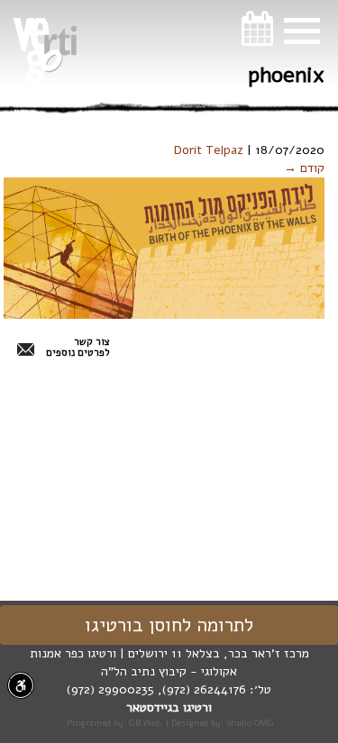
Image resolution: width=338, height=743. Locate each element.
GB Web (144, 723)
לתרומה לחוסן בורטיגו (169, 625)
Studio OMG (250, 723)
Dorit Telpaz (208, 150)
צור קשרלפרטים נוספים (78, 347)
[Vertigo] (45, 50)
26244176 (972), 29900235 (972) (156, 689)
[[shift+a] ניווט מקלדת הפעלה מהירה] (20, 685)
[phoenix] (164, 247)
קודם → (304, 168)
